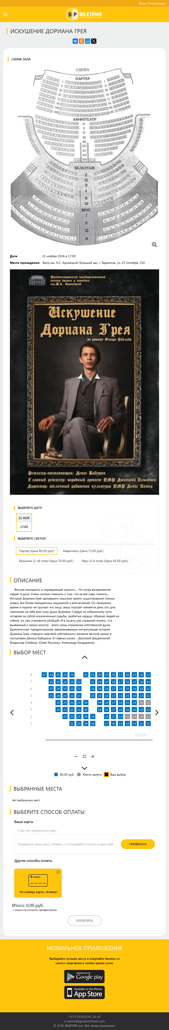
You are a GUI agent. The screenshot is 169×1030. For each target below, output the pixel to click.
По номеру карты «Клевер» (39, 892)
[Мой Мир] (87, 41)
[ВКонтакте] (75, 41)
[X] (93, 41)
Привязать (138, 844)
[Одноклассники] (81, 41)
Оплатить (84, 920)
